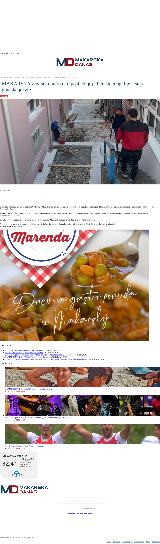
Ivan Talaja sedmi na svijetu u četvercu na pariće (24, 352)
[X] (31, 196)
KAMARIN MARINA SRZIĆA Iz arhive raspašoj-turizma (28, 357)
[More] (67, 196)
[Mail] (153, 53)
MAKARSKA (13, 77)
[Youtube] (156, 53)
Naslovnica (4, 77)
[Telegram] (58, 196)
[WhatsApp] (40, 196)
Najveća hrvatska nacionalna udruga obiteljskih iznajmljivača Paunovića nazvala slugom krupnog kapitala (46, 359)
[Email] (49, 196)
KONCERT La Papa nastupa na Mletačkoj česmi (24, 350)
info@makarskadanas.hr (86, 508)
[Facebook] (147, 53)
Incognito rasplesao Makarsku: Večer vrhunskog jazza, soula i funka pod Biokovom (38, 355)
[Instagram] (150, 53)
